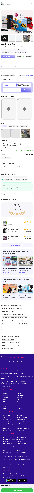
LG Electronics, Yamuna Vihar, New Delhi (12, 336)
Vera (19, 465)
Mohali (4, 402)
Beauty (11, 371)
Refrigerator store (6, 170)
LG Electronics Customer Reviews (10, 342)
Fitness (28, 371)
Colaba (19, 426)
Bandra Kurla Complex (9, 426)
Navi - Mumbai (7, 404)
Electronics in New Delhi (8, 311)
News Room (6, 456)
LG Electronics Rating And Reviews (11, 345)
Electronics (4, 373)
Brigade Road (20, 415)
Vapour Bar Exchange (9, 446)
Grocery (23, 371)
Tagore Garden (21, 430)
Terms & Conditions (24, 459)
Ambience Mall (21, 419)
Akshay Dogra (13, 222)
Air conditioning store (18, 167)
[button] (4, 38)
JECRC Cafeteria (21, 446)
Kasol (4, 408)
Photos (4, 126)
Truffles (5, 437)
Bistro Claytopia (21, 437)
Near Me (5, 459)
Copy (22, 144)
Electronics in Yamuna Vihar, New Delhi (12, 308)
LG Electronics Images (8, 348)
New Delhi (5, 393)
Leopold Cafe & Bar (22, 448)
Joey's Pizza (6, 450)
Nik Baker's (5, 441)
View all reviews (15, 245)
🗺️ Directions (27, 56)
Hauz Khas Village (8, 430)
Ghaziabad (6, 397)
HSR (4, 417)
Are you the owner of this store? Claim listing (12, 160)
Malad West (6, 428)
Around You (20, 456)
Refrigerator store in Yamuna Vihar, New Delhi (13, 320)
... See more (29, 75)
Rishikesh (5, 406)
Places (11, 462)
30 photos (28, 32)
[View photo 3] (19, 38)
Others (7, 477)
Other (22, 373)
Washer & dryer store (19, 170)
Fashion (16, 371)
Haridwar (19, 408)
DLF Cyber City (7, 419)
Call (31, 486)
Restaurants (5, 371)
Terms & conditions (10, 195)
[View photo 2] (12, 38)
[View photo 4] (26, 38)
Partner (16, 462)
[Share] (3, 60)
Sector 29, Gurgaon (22, 417)
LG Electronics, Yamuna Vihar (9, 327)
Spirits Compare (13, 459)
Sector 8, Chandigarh (9, 422)
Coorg (18, 406)
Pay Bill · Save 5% (8, 56)
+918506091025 (28, 154)
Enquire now (18, 490)
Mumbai (19, 402)
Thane (18, 404)
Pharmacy (16, 373)
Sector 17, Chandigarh (23, 422)
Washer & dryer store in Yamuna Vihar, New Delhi (14, 324)
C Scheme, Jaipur (22, 424)
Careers (25, 465)
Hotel (10, 373)
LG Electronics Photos (7, 333)
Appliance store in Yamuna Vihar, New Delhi (13, 314)
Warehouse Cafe (22, 444)
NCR (18, 399)
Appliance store (6, 167)
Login (24, 3)
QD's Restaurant (7, 452)
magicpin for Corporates (10, 465)
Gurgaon (19, 393)
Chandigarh (20, 395)
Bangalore (5, 395)
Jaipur (4, 399)
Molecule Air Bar (7, 444)
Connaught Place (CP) (23, 428)
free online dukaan (20, 357)
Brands (21, 462)
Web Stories (6, 467)
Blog (26, 456)
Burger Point (20, 439)
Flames (19, 441)
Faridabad (19, 397)
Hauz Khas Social (21, 452)
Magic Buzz (24, 126)
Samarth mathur (14, 229)
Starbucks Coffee (8, 448)
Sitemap (5, 462)
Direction (30, 144)
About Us (13, 456)
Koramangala (6, 415)
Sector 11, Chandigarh (9, 424)
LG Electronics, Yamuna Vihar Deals (11, 330)
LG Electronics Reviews (8, 339)
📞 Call (19, 56)
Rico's (18, 450)
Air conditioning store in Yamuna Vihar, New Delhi (14, 317)
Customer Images (13, 126)
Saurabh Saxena (13, 236)
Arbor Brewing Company (10, 439)
